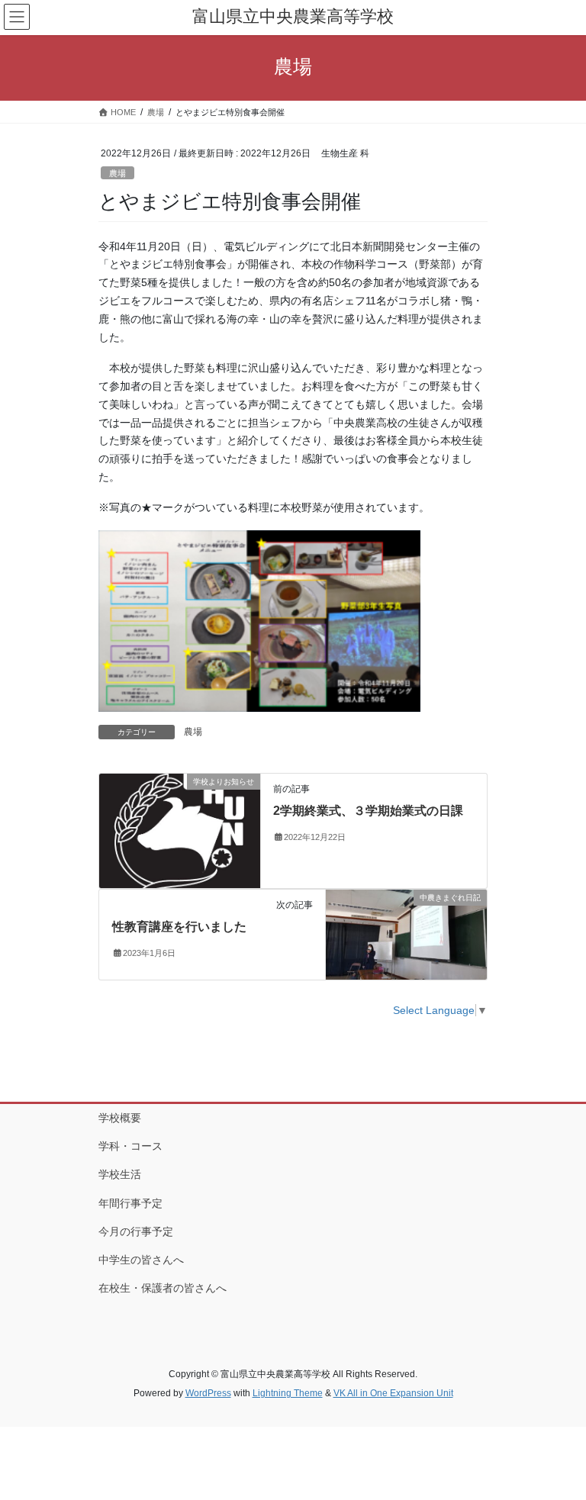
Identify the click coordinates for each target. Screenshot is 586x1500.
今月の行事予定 (135, 1231)
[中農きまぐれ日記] (406, 934)
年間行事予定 (130, 1203)
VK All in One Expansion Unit (393, 1393)
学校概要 (119, 1118)
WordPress (208, 1393)
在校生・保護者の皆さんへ (162, 1288)
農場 (117, 173)
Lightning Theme (288, 1393)
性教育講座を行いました (179, 926)
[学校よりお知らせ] (179, 830)
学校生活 (119, 1174)
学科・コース (130, 1146)
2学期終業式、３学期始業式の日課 (368, 810)
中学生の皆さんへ (141, 1260)
